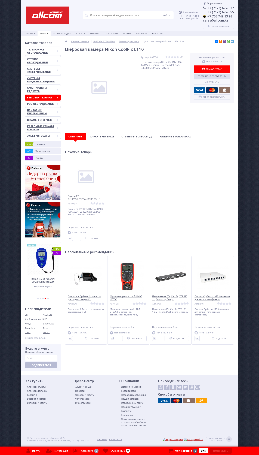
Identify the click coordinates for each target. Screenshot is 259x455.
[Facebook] (166, 387)
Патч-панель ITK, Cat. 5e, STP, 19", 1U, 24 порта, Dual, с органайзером (170, 299)
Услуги (127, 33)
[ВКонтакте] (216, 41)
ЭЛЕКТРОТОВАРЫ (38, 135)
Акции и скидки (61, 33)
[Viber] (224, 41)
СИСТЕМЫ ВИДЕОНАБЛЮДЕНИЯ (41, 80)
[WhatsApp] (228, 41)
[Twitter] (185, 387)
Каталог (44, 33)
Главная (30, 33)
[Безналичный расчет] (201, 400)
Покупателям (111, 33)
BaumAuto (48, 323)
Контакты (157, 33)
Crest (27, 332)
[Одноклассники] (220, 41)
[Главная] (66, 41)
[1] (38, 298)
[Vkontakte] (179, 387)
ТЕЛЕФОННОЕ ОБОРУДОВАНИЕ (37, 51)
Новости (80, 33)
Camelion (30, 328)
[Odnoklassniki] (173, 387)
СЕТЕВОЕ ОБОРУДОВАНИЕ (37, 60)
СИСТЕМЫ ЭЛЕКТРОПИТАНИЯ (39, 70)
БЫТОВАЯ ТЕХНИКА (39, 97)
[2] (40, 298)
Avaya (28, 323)
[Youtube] (191, 387)
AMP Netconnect (34, 319)
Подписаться (41, 365)
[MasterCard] (212, 90)
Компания (141, 33)
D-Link (46, 332)
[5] (48, 298)
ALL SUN (47, 314)
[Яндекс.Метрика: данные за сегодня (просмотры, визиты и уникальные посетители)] (173, 439)
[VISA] (199, 90)
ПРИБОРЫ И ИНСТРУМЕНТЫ (37, 112)
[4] (45, 298)
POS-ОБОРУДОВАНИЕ (40, 104)
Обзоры (94, 33)
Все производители (35, 337)
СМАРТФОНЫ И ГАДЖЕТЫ (37, 89)
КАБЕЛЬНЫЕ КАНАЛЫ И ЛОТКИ (40, 128)
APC (45, 319)
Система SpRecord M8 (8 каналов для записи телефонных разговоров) (212, 299)
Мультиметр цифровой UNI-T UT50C (126, 298)
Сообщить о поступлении (212, 76)
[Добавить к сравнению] (70, 238)
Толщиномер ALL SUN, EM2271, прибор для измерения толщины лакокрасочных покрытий (43, 280)
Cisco (45, 328)
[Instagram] (160, 387)
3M (26, 314)
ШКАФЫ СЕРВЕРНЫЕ (39, 120)
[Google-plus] (197, 387)
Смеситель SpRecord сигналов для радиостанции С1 (84, 298)
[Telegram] (232, 41)
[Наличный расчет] (224, 90)
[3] (43, 298)
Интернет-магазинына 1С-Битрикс (218, 439)
